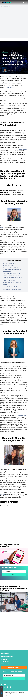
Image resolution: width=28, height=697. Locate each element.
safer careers (10, 87)
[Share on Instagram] (2, 695)
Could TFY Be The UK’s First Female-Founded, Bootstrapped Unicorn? (12, 274)
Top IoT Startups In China (9, 280)
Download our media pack (14, 667)
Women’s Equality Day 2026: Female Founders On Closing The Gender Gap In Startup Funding (12, 269)
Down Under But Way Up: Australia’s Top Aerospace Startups (12, 264)
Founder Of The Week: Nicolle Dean (11, 286)
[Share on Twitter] (2, 690)
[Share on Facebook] (2, 688)
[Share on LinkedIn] (2, 693)
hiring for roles (22, 415)
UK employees (23, 149)
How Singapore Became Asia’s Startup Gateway (12, 283)
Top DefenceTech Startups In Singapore (12, 289)
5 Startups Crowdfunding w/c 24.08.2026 (13, 277)
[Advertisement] (14, 22)
